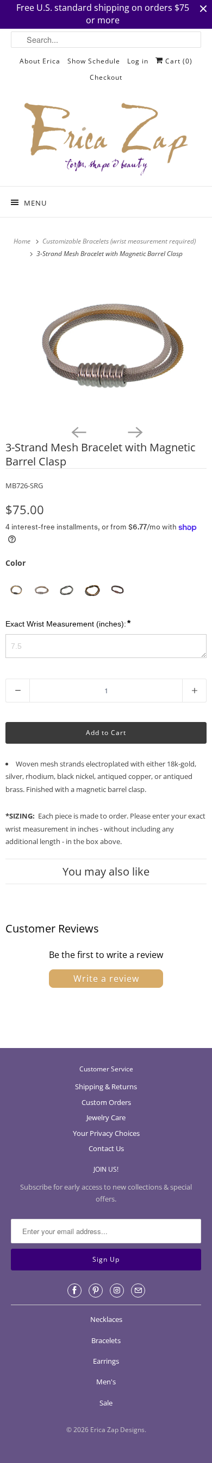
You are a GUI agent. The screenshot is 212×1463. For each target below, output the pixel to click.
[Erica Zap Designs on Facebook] (74, 1290)
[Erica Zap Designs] (106, 140)
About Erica (40, 61)
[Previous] (78, 431)
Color (15, 563)
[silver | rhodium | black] (67, 590)
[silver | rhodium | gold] (41, 590)
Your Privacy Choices (106, 1133)
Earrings (106, 1361)
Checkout (106, 77)
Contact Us (106, 1148)
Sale (106, 1403)
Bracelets (106, 1340)
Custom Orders (106, 1102)
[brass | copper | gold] (92, 590)
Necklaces (106, 1319)
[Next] (134, 431)
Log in (137, 61)
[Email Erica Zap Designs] (138, 1290)
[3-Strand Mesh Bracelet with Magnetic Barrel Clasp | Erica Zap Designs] (106, 346)
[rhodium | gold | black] (15, 590)
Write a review (106, 979)
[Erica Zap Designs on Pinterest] (96, 1290)
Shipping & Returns (106, 1086)
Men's (106, 1382)
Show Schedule (93, 61)
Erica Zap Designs (117, 1429)
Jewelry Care (106, 1117)
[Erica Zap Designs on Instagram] (117, 1290)
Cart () (177, 61)
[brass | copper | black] (118, 590)
